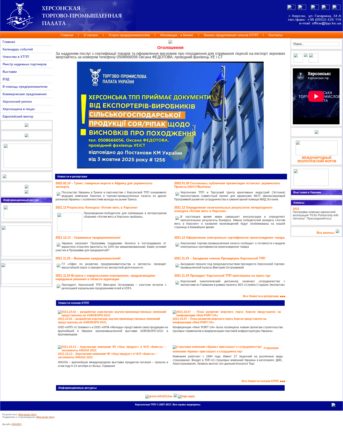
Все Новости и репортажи (261, 296)
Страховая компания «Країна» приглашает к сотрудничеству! (226, 349)
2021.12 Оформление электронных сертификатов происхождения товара (229, 237)
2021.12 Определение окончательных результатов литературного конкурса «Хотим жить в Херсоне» (223, 209)
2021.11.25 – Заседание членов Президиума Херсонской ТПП (219, 258)
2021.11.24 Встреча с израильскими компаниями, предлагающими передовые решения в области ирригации (105, 277)
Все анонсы (325, 232)
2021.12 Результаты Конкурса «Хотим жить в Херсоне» (97, 207)
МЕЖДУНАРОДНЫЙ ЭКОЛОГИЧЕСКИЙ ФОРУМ (316, 159)
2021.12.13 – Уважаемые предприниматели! (88, 237)
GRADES (16, 424)
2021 (296, 208)
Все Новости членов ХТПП (261, 381)
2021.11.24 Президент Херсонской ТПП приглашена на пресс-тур (222, 275)
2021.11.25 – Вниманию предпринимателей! (88, 258)
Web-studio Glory (27, 414)
